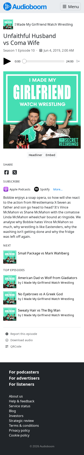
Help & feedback (21, 401)
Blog (12, 411)
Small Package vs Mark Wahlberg (43, 253)
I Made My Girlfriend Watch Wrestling (44, 24)
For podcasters (24, 372)
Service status (19, 406)
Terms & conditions (24, 425)
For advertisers (24, 378)
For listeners (21, 384)
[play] (7, 61)
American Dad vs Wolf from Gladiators (47, 278)
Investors (16, 416)
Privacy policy (19, 430)
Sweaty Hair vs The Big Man (39, 310)
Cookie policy (19, 435)
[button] (70, 7)
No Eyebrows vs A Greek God (40, 294)
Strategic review (21, 420)
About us (16, 396)
